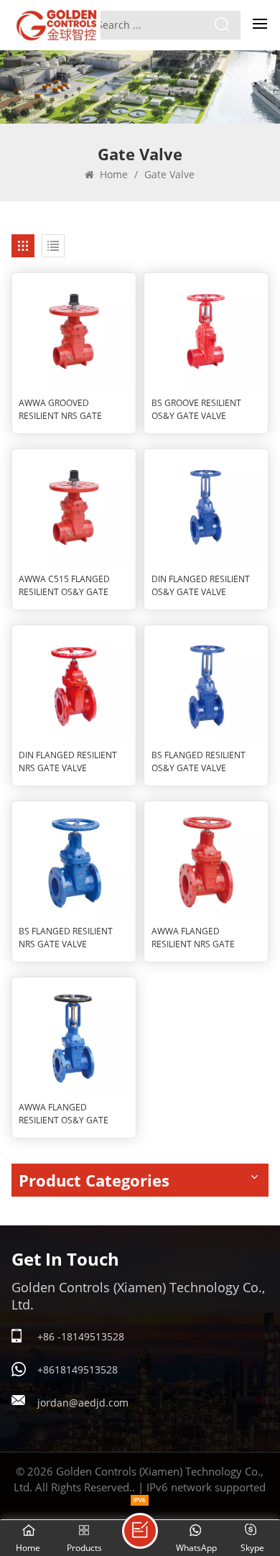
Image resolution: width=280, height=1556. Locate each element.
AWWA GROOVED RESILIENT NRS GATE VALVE (60, 410)
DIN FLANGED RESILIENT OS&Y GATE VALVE (200, 585)
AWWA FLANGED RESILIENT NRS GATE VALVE (193, 938)
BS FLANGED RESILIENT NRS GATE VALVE (66, 937)
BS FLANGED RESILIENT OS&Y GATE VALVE (198, 761)
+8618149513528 (77, 1369)
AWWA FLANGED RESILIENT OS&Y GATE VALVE (63, 1114)
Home (112, 174)
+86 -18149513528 (80, 1336)
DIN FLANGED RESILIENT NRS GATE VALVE (68, 761)
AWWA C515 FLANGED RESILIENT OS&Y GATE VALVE (64, 586)
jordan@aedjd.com (83, 1402)
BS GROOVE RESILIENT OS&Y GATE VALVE (196, 409)
